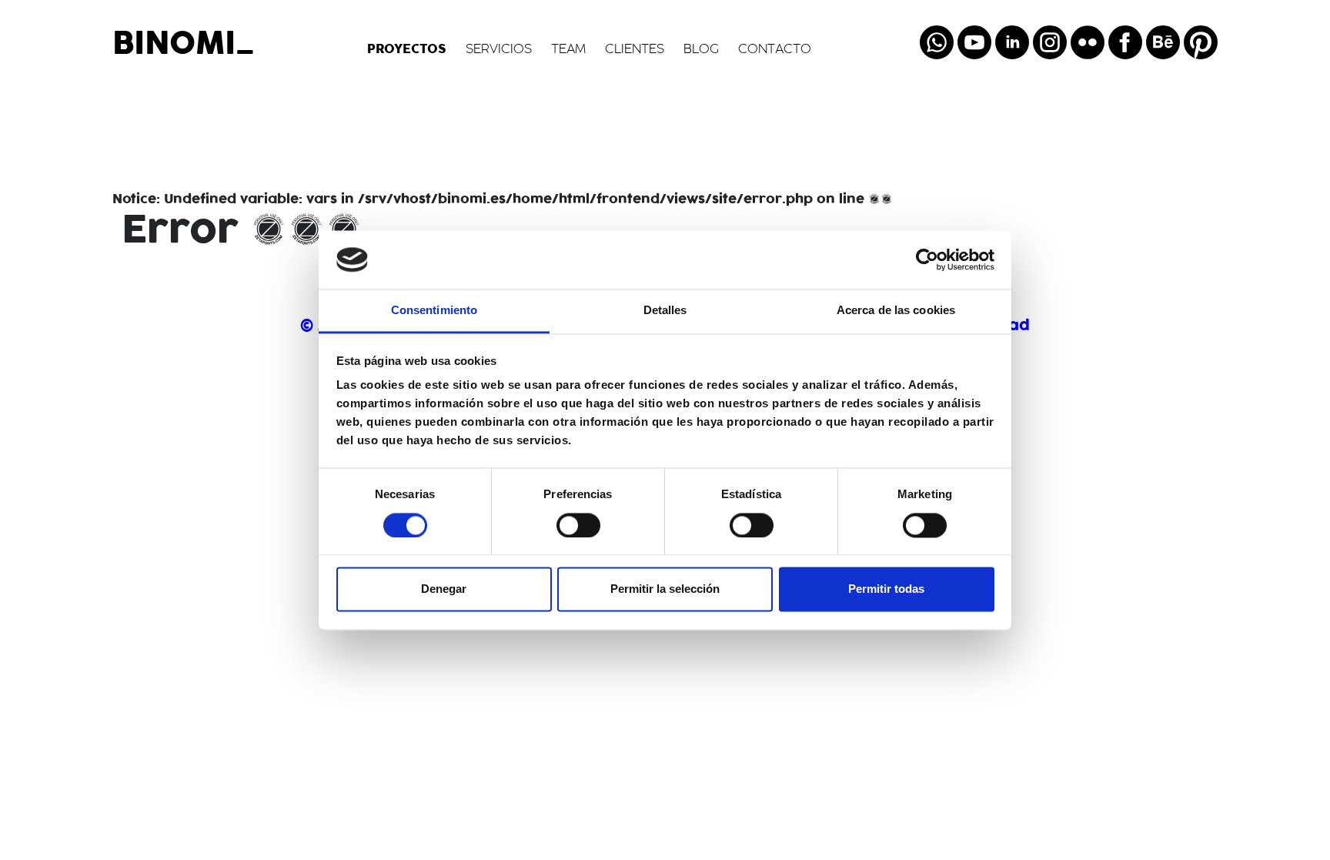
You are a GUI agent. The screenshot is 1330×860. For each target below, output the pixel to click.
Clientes (634, 50)
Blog (701, 50)
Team (568, 50)
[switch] (578, 525)
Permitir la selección (665, 589)
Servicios (499, 50)
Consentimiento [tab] (434, 310)
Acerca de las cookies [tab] (896, 310)
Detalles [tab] (665, 310)
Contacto (774, 50)
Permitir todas (886, 589)
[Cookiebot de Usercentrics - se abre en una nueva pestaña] (927, 259)
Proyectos (406, 49)
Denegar (443, 589)
